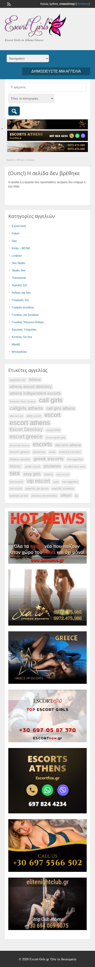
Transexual (19, 278)
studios (48, 474)
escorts (42, 444)
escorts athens (68, 445)
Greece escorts (20, 459)
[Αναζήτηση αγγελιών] (14, 111)
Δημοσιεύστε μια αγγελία (56, 71)
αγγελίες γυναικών (63, 488)
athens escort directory (31, 386)
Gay (14, 241)
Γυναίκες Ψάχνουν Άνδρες (28, 322)
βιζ (76, 495)
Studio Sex (18, 270)
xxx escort (16, 488)
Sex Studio (18, 263)
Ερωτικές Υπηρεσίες (24, 329)
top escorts (16, 482)
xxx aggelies (70, 482)
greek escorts (49, 458)
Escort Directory (26, 429)
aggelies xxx (17, 380)
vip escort (38, 481)
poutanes (52, 466)
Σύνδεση (82, 4)
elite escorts (16, 416)
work (56, 481)
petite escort (32, 466)
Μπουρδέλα (19, 351)
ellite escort (34, 416)
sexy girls (32, 473)
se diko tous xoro (74, 466)
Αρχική (10, 159)
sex (15, 473)
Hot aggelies (75, 459)
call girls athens (60, 408)
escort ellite (53, 430)
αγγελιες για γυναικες (44, 495)
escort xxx (39, 452)
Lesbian (17, 255)
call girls (50, 400)
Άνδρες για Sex (21, 292)
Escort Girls (19, 226)
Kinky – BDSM (21, 248)
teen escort (62, 474)
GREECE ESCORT (70, 452)
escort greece (26, 437)
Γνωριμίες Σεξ (20, 300)
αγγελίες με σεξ (19, 495)
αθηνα (66, 495)
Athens (35, 379)
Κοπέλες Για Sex (22, 337)
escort (52, 415)
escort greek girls (55, 437)
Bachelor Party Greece (23, 401)
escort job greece (19, 445)
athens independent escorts (35, 393)
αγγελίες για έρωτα (37, 488)
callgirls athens (26, 408)
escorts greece (20, 452)
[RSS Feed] (8, 4)
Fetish (15, 233)
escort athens (30, 423)
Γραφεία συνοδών (23, 307)
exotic (52, 452)
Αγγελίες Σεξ (19, 285)
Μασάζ (16, 344)
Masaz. (15, 466)
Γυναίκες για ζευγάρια (25, 314)
